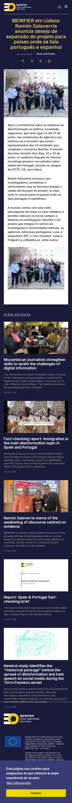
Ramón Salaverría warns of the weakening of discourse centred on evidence (35, 522)
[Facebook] (23, 61)
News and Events (46, 54)
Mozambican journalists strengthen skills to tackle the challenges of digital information (34, 363)
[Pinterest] (40, 61)
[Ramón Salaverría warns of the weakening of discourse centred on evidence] (36, 496)
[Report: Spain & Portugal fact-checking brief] (36, 575)
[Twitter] (32, 61)
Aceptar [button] (36, 793)
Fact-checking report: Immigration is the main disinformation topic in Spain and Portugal (36, 443)
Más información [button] (19, 783)
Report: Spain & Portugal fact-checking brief (30, 599)
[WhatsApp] (49, 61)
